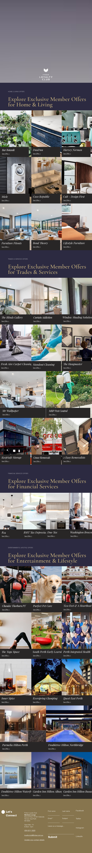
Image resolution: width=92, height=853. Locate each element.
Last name (66, 811)
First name (51, 811)
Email (50, 818)
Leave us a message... (56, 826)
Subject (65, 818)
